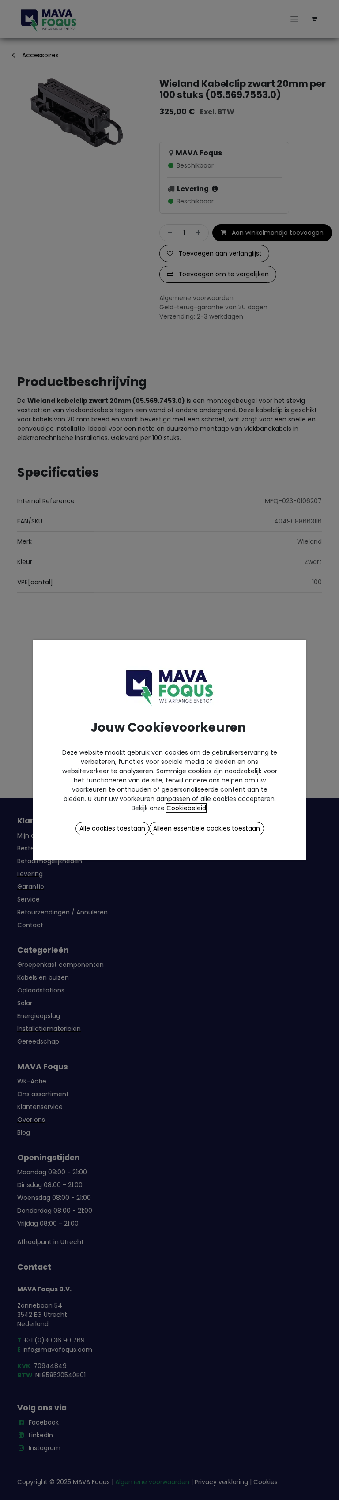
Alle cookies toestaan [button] (112, 828)
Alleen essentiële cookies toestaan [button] (206, 828)
